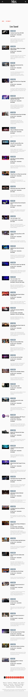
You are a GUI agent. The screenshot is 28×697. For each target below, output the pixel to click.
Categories (15, 682)
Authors (22, 682)
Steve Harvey (15, 618)
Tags (19, 682)
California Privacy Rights (19, 684)
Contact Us (10, 682)
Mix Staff (14, 34)
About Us (5, 682)
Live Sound (8, 21)
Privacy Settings (19, 687)
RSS (22, 685)
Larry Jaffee (14, 220)
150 (20, 677)
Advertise (5, 684)
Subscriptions (18, 685)
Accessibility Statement (10, 687)
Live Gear (12, 63)
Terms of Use (6, 685)
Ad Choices (12, 685)
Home (3, 21)
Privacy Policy (10, 684)
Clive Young (14, 312)
